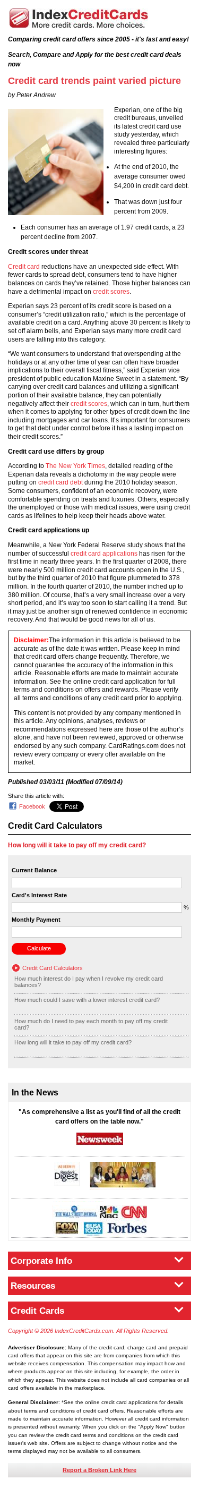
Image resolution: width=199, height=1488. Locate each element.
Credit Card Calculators (52, 968)
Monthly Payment (36, 919)
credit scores (111, 291)
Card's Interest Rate (39, 895)
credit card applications (104, 553)
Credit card (24, 266)
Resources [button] (33, 1286)
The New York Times (75, 466)
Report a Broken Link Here (99, 1470)
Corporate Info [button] (41, 1261)
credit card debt (60, 482)
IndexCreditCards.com (78, 18)
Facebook (32, 806)
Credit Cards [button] (37, 1311)
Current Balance (34, 870)
